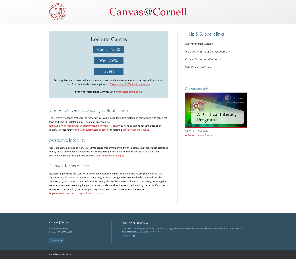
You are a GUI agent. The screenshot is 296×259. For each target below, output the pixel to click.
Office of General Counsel (136, 129)
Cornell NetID (108, 49)
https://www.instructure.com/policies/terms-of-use (76, 193)
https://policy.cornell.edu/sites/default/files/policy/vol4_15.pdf (82, 125)
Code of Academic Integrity (110, 155)
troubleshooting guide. (130, 91)
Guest (109, 71)
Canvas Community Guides (201, 59)
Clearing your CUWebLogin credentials (130, 84)
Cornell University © (60, 254)
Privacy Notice (128, 235)
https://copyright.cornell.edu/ (91, 129)
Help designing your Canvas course (206, 51)
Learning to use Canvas (199, 43)
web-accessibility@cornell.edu (135, 231)
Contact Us (56, 240)
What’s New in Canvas (199, 67)
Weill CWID (108, 60)
